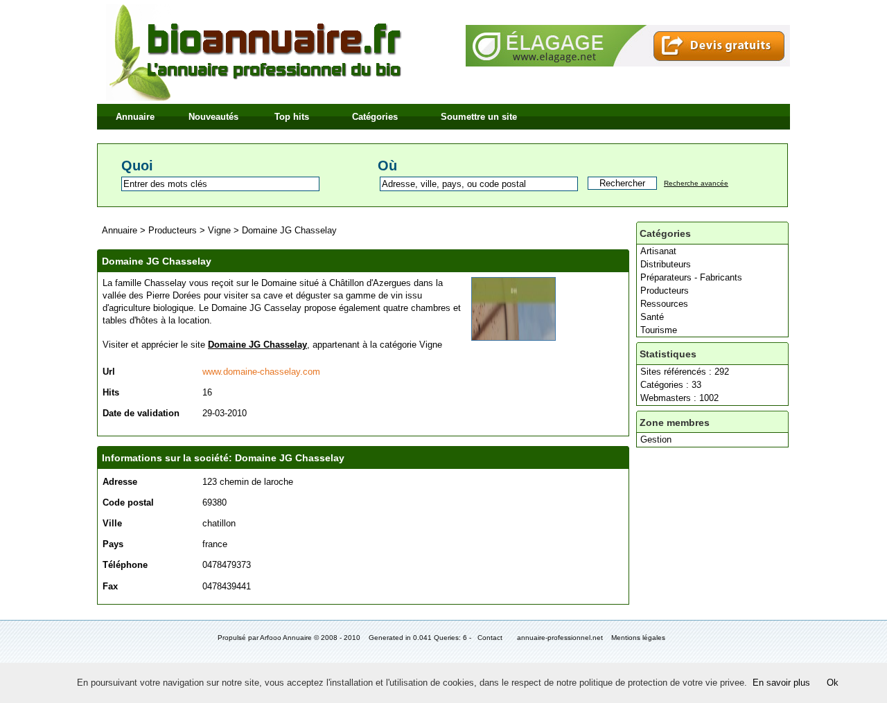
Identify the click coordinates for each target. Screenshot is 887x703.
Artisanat (658, 251)
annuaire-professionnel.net (560, 637)
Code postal (128, 502)
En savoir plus (781, 682)
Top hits (291, 117)
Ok (832, 682)
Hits (111, 392)
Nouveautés (213, 117)
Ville (112, 523)
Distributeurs (665, 264)
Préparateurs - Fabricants (691, 277)
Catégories (375, 117)
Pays (113, 544)
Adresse (120, 482)
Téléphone (125, 565)
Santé (652, 317)
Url (109, 371)
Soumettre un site (479, 117)
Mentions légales (638, 637)
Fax (110, 586)
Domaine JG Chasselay (289, 230)
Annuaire (135, 117)
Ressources (664, 304)
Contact (489, 637)
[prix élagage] (628, 63)
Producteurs (664, 290)
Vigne (219, 230)
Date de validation (141, 413)
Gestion (655, 439)
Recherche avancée (696, 183)
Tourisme (658, 330)
